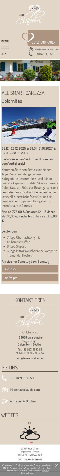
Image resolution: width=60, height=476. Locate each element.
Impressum (26, 451)
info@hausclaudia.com (46, 49)
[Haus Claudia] (30, 15)
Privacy (36, 451)
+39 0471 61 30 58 (22, 378)
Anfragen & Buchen (23, 401)
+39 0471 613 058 (44, 54)
